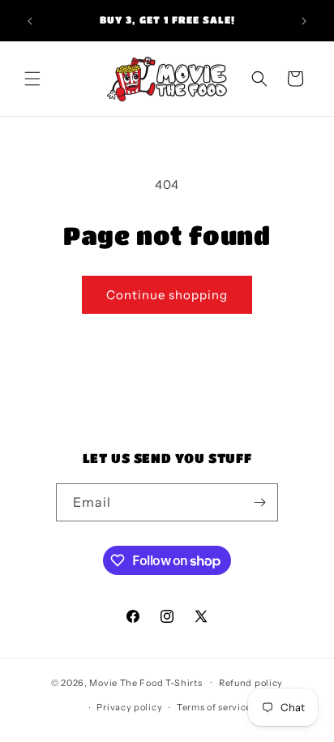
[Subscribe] (259, 502)
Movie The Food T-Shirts (145, 682)
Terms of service (214, 707)
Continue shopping (167, 294)
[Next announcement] (304, 21)
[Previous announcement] (30, 21)
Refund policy (251, 682)
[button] (32, 79)
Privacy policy (129, 707)
